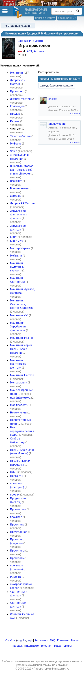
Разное (14, 121)
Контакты (63, 640)
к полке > (75, 113)
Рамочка (15, 576)
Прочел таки (18, 509)
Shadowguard (57, 123)
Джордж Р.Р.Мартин (22, 203)
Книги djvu (16, 240)
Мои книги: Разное (22, 337)
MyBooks (15, 143)
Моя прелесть (19, 405)
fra (24, 640)
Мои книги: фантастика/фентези (18, 364)
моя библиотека (20, 397)
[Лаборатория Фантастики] (18, 12)
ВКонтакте (32, 645)
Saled (13, 151)
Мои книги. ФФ (19, 315)
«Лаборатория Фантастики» (50, 668)
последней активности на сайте (60, 78)
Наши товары (63, 645)
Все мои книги (19, 188)
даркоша (15, 195)
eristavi (52, 98)
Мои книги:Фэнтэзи (22, 375)
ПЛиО (13, 472)
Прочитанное (18, 532)
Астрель (38, 51)
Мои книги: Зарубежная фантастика (18, 326)
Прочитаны (17, 550)
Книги (13, 237)
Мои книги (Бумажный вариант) (17, 267)
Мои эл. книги (18, 382)
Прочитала (17, 524)
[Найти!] (78, 11)
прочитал (16, 517)
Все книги (16, 181)
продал (14, 494)
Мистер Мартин (20, 248)
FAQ (52, 640)
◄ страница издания (17, 25)
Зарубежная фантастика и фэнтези (19, 214)
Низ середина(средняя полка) (22, 431)
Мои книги (16, 72)
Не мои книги (18, 412)
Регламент (41, 640)
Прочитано (17, 91)
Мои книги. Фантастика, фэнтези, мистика (21, 304)
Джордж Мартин (20, 98)
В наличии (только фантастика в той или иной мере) (21, 169)
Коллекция (17, 106)
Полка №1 (16, 475)
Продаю (15, 113)
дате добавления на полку (56, 85)
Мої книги (16, 255)
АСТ (29, 51)
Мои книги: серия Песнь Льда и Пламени (21, 349)
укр (30, 640)
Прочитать (17, 558)
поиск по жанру (45, 18)
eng (19, 640)
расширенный (67, 18)
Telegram (46, 645)
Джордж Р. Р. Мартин (31, 40)
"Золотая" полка (20, 136)
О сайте (10, 640)
